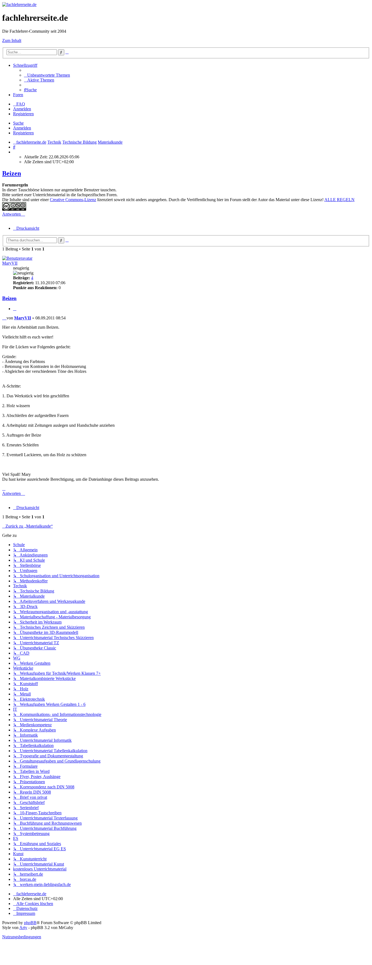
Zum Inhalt (11, 40)
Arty (23, 927)
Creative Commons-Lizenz (73, 199)
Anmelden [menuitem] (22, 109)
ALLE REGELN (339, 199)
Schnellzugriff (25, 65)
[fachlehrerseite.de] (19, 4)
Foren (18, 94)
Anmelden (22, 128)
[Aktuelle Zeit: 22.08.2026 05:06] (14, 152)
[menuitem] (47, 75)
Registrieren (23, 133)
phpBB (30, 922)
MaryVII (9, 263)
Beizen (11, 173)
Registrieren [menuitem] (23, 113)
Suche (18, 123)
